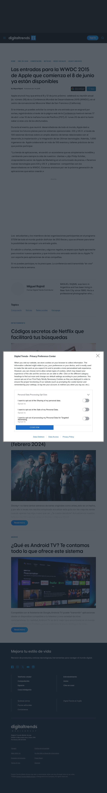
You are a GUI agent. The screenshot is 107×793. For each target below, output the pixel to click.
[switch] (85, 400)
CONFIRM (35, 427)
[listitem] (53, 394)
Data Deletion (38, 437)
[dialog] (53, 396)
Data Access (53, 437)
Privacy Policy (68, 437)
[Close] (98, 356)
